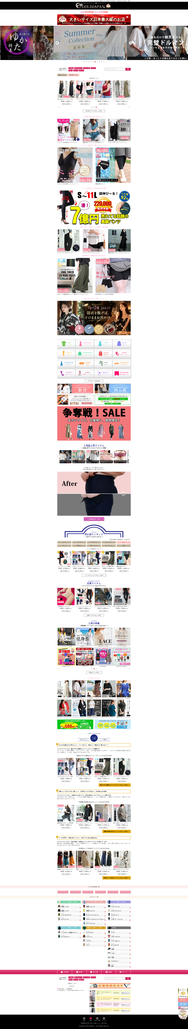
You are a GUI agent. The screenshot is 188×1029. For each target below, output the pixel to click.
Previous (57, 43)
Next (130, 43)
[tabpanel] (94, 43)
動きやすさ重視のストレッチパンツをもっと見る (114, 785)
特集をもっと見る (94, 672)
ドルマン (93, 68)
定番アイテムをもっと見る (94, 615)
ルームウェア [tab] (108, 545)
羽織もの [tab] (79, 545)
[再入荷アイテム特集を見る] (94, 43)
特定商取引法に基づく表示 (86, 1023)
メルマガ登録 (106, 0)
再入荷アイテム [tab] (73, 74)
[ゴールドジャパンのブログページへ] (183, 1014)
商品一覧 (120, 0)
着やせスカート (78, 68)
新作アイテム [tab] (62, 74)
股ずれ (70, 70)
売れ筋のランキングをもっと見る (94, 575)
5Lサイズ (100, 891)
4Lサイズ (87, 891)
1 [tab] (84, 61)
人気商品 (71, 68)
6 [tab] (95, 61)
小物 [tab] (123, 545)
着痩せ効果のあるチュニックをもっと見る (116, 831)
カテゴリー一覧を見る (94, 381)
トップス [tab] (79, 542)
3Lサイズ (75, 891)
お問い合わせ (104, 1023)
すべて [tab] (64, 542)
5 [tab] (92, 61)
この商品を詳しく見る (94, 519)
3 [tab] (88, 61)
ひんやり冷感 (86, 68)
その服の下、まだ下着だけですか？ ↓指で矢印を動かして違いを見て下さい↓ (94, 468)
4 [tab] (90, 61)
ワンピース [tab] (94, 542)
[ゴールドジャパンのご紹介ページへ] (183, 1008)
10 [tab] (103, 61)
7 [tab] (97, 61)
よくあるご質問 (98, 0)
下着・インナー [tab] (94, 545)
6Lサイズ (112, 891)
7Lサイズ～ (125, 891)
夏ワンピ (76, 70)
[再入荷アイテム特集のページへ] (183, 1004)
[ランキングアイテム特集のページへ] (183, 993)
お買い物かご (113, 0)
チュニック (102, 795)
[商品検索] (128, 69)
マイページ (91, 0)
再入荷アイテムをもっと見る (94, 111)
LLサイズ (62, 891)
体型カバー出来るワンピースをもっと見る (116, 877)
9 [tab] (101, 61)
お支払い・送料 (126, 0)
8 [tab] (99, 61)
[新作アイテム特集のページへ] (183, 1000)
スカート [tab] (64, 545)
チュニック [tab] (109, 542)
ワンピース (95, 841)
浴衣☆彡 (81, 70)
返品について (97, 1023)
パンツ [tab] (123, 542)
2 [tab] (86, 61)
